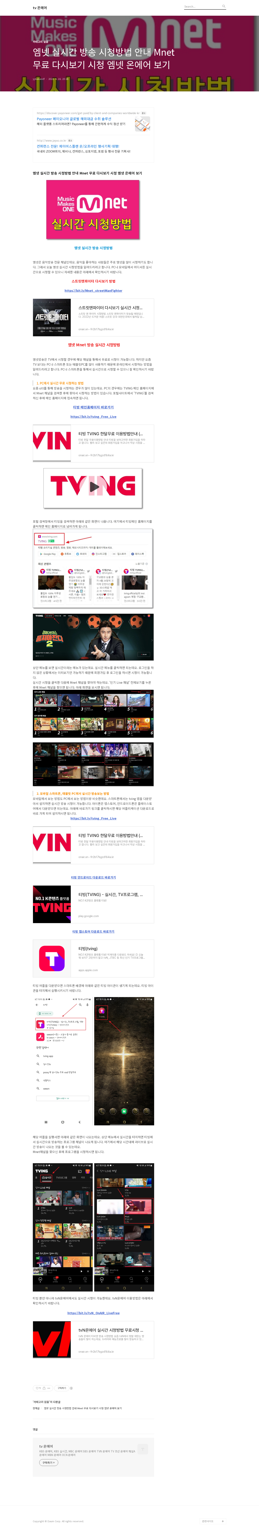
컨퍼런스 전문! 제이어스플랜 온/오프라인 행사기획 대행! (78, 146)
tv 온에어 (40, 8)
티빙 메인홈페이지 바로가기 (93, 407)
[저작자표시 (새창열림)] (71, 1388)
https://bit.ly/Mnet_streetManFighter (93, 290)
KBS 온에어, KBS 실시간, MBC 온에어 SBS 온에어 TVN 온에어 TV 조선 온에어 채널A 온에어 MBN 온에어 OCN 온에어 (87, 1453)
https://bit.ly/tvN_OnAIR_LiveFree (93, 1313)
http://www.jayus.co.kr (51, 140)
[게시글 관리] (48, 1388)
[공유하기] (44, 1388)
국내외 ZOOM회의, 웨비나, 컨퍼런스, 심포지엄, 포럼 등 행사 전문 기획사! (83, 151)
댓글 (35, 1429)
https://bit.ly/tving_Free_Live (93, 416)
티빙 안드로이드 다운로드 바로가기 (93, 877)
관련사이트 (207, 1521)
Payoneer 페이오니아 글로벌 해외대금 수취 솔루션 (74, 118)
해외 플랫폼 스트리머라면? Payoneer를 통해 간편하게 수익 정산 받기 (81, 123)
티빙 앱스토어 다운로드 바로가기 (93, 931)
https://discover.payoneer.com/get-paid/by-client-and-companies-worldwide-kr (88, 113)
